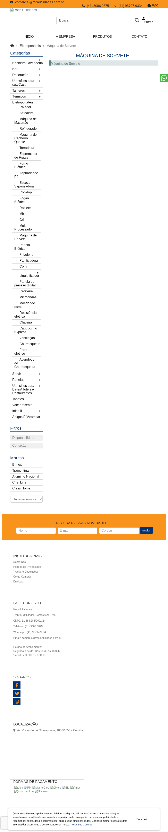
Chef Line (19, 482)
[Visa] (18, 787)
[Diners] (55, 787)
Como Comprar (22, 576)
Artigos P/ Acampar (26, 417)
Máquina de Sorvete (25, 237)
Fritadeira (26, 254)
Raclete (25, 208)
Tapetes (18, 399)
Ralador (25, 107)
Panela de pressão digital (25, 283)
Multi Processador (23, 227)
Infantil (17, 411)
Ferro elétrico (20, 351)
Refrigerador (28, 128)
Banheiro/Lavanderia (27, 63)
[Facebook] (149, 6)
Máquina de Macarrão (25, 120)
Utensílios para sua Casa (23, 82)
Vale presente (22, 405)
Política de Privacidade (27, 566)
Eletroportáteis (30, 46)
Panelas (18, 379)
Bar (14, 69)
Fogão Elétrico (21, 200)
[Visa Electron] (24, 791)
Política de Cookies (80, 824)
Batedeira (26, 113)
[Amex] (75, 787)
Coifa (23, 266)
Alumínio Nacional (25, 476)
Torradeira (26, 148)
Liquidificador (29, 275)
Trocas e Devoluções (26, 571)
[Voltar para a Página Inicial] (12, 46)
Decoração (20, 75)
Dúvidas (18, 581)
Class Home (21, 488)
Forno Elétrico (21, 165)
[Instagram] (153, 6)
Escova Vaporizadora (24, 184)
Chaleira (25, 322)
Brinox (17, 464)
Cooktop (25, 192)
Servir (16, 374)
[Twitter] (156, 6)
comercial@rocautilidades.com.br (39, 2)
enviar (146, 530)
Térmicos (19, 96)
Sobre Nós (19, 561)
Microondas (27, 297)
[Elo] (65, 787)
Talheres (18, 90)
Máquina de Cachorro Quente (25, 138)
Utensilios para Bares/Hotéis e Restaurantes (23, 389)
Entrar (147, 22)
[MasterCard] (40, 787)
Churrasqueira (29, 344)
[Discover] (41, 791)
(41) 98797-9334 (130, 6)
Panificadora (28, 260)
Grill (22, 219)
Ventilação (27, 338)
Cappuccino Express (25, 330)
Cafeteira (26, 291)
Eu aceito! (143, 819)
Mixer (23, 214)
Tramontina (20, 470)
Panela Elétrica (22, 246)
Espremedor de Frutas (25, 155)
